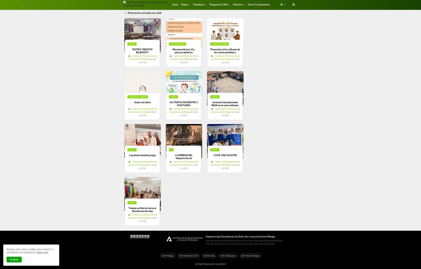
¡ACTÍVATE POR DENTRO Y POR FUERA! (184, 104)
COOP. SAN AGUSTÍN (225, 155)
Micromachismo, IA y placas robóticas (184, 51)
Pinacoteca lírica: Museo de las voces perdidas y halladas (225, 52)
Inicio (175, 4)
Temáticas (198, 4)
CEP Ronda (209, 256)
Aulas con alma (142, 102)
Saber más (42, 252)
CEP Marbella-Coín (188, 256)
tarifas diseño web (140, 244)
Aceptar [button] (14, 259)
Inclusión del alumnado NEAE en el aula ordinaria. (225, 104)
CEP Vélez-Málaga (250, 256)
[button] (293, 4)
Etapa (184, 4)
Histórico (237, 4)
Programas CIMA (219, 4)
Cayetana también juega (142, 155)
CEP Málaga (167, 256)
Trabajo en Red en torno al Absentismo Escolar (142, 209)
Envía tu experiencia (259, 4)
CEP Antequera (227, 256)
